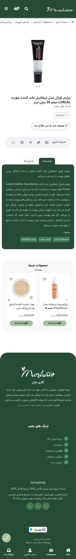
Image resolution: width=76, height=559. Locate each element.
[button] (67, 300)
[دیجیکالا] (38, 506)
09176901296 (38, 483)
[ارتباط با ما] (6, 538)
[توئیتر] (38, 142)
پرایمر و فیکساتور (28, 239)
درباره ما (58, 445)
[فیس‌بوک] (47, 142)
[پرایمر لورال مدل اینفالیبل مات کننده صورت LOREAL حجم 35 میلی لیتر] (38, 372)
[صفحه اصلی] (72, 22)
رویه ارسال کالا (54, 439)
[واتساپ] (14, 142)
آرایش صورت (22, 22)
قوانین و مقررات (54, 451)
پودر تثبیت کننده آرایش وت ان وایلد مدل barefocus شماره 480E (21, 306)
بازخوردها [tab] (29, 161)
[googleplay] (38, 530)
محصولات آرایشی (42, 22)
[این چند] (30, 506)
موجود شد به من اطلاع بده (49, 126)
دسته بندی (61, 22)
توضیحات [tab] (47, 161)
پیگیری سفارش (54, 457)
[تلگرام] (30, 142)
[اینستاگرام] (46, 506)
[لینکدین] (22, 142)
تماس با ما (56, 463)
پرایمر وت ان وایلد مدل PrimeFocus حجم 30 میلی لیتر (55, 306)
